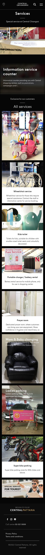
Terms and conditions (14, 536)
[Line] (15, 520)
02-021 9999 (20, 524)
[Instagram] (11, 520)
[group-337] (22, 489)
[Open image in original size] (22, 4)
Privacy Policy (11, 533)
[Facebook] (7, 520)
